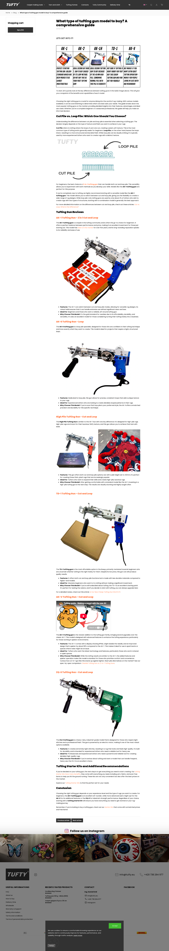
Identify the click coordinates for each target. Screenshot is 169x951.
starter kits (109, 807)
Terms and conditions (14, 916)
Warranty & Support (13, 909)
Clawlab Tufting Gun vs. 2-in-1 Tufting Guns (98, 663)
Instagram (35, 874)
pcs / (20, 30)
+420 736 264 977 (153, 874)
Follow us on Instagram (87, 831)
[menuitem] (36, 5)
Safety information (13, 912)
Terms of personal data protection (19, 919)
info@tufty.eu (127, 874)
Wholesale (10, 905)
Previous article (63, 820)
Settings (51, 945)
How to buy (10, 899)
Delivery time (11, 902)
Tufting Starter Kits (72, 783)
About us (9, 895)
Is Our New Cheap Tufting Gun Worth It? (105, 592)
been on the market (86, 228)
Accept (115, 926)
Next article (77, 820)
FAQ (7, 892)
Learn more (77, 935)
